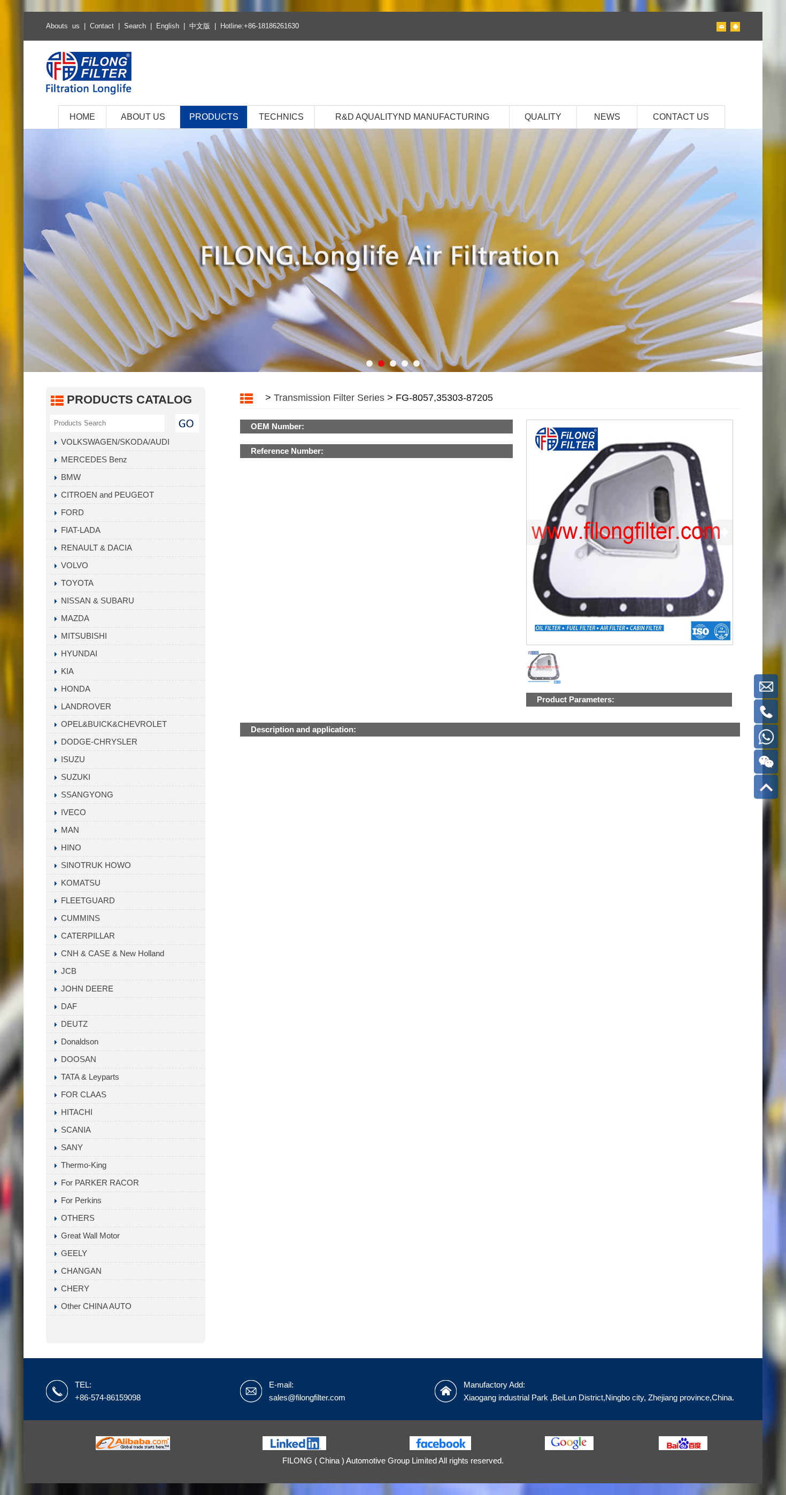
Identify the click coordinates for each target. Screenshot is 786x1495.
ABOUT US (143, 116)
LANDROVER (84, 706)
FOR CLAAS (81, 1094)
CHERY (73, 1288)
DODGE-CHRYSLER (97, 741)
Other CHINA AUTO (94, 1306)
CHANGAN (79, 1270)
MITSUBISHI (82, 635)
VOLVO (72, 565)
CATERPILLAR (86, 935)
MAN (68, 829)
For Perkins (79, 1200)
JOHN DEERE (85, 988)
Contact (102, 26)
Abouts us (63, 26)
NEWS (607, 116)
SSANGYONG (85, 794)
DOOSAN (76, 1059)
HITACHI (75, 1112)
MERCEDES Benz (92, 459)
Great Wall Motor (88, 1235)
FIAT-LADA (79, 530)
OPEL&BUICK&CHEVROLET (112, 724)
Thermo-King (81, 1164)
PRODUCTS (213, 116)
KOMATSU (79, 882)
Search (135, 26)
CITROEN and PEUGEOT (105, 494)
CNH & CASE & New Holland (110, 953)
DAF (67, 1006)
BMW (69, 477)
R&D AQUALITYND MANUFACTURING (412, 116)
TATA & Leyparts (88, 1076)
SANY (70, 1147)
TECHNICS (281, 116)
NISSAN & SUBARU (95, 600)
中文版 (199, 26)
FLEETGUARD (86, 900)
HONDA (73, 688)
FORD (70, 512)
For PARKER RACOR (98, 1182)
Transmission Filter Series (329, 397)
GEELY (72, 1253)
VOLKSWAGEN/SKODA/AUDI (113, 441)
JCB (66, 970)
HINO (69, 847)
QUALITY (543, 116)
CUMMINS (78, 918)
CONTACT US (681, 116)
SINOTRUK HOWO (94, 865)
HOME (82, 116)
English (167, 26)
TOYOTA (75, 582)
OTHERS (76, 1217)
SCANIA (74, 1129)
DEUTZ (72, 1023)
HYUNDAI (77, 653)
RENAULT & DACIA (94, 547)
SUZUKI (73, 776)
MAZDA (73, 618)
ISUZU (71, 759)
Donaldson (77, 1041)
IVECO (71, 812)
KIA (65, 671)
